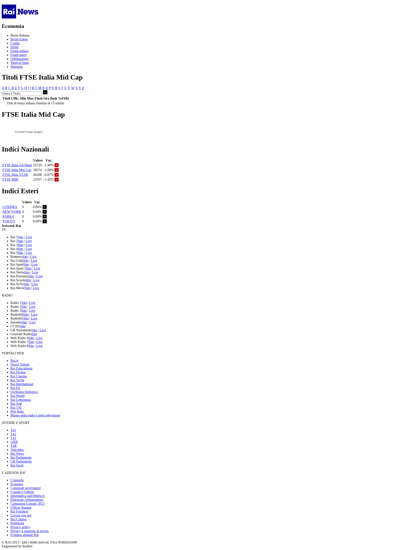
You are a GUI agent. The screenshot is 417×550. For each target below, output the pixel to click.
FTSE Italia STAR (15, 175)
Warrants (16, 66)
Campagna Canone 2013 (27, 503)
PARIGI (8, 216)
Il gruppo (16, 484)
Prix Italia (17, 411)
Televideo (17, 450)
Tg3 (13, 438)
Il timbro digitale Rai (24, 535)
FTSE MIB (10, 179)
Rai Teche (17, 380)
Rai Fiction (18, 372)
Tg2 (13, 434)
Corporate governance (25, 488)
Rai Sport (16, 465)
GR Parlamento (21, 461)
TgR (13, 446)
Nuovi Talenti (19, 364)
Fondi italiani (19, 51)
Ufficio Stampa (20, 507)
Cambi (15, 43)
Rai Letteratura (20, 400)
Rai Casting (18, 519)
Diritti (14, 47)
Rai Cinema (18, 376)
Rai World (17, 396)
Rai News (17, 453)
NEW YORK (11, 211)
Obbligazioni (19, 59)
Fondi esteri (18, 55)
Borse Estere (19, 39)
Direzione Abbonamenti (26, 500)
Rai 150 (15, 407)
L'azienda (17, 480)
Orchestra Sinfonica (24, 392)
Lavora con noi (20, 515)
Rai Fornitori (19, 511)
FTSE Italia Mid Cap (16, 170)
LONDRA (9, 207)
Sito (20, 237)
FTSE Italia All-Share (17, 165)
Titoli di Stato (19, 63)
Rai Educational (21, 368)
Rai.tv (14, 360)
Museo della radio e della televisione (35, 415)
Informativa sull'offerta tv (27, 496)
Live (29, 237)
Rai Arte (16, 403)
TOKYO (8, 221)
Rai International (21, 384)
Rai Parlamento (20, 457)
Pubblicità (17, 523)
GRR (14, 442)
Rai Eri (15, 388)
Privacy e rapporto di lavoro (29, 531)
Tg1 (13, 430)
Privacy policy (20, 527)
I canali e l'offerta (22, 492)
